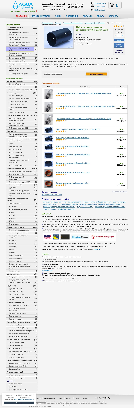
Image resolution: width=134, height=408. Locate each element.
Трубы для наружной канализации (20, 171)
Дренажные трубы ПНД (17, 61)
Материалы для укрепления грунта (17, 199)
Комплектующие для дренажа (19, 74)
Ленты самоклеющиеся (17, 378)
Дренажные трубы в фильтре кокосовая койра (19, 38)
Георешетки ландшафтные (18, 209)
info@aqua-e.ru (47, 270)
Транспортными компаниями (18, 390)
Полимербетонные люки (17, 313)
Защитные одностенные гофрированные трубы (17, 119)
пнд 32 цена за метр (85, 207)
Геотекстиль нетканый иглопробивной (16, 156)
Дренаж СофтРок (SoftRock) (18, 45)
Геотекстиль (11, 131)
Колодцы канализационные (18, 102)
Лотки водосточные (15, 258)
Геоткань (12, 144)
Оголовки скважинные (16, 357)
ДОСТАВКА (87, 16)
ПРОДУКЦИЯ (21, 16)
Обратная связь (99, 6)
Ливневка (12, 252)
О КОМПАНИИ (72, 16)
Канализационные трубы (16, 168)
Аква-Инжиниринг (41, 402)
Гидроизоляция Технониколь (18, 337)
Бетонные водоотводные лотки (19, 233)
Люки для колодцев (15, 319)
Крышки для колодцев (16, 112)
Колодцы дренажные (15, 93)
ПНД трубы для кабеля (16, 294)
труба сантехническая (66, 209)
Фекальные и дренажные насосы (20, 351)
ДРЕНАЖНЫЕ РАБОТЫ (41, 16)
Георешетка (13, 206)
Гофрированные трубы (16, 174)
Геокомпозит (13, 218)
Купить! (119, 40)
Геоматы (11, 212)
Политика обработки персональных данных (39, 406)
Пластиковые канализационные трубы (19, 195)
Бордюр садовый (14, 224)
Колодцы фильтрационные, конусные (18, 108)
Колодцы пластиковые (16, 104)
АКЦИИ (58, 16)
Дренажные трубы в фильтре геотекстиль (19, 33)
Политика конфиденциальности (24, 399)
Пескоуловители (14, 271)
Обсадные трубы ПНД (16, 342)
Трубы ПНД (11, 286)
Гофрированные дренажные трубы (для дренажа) (20, 70)
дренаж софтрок (119, 202)
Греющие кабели (14, 369)
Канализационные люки (16, 302)
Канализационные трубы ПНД (19, 191)
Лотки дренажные (15, 261)
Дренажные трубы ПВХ (17, 58)
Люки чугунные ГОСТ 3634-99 (19, 305)
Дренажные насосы (15, 87)
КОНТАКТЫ (113, 16)
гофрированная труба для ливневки (97, 202)
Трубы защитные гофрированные (19, 115)
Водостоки (12, 241)
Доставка (10, 381)
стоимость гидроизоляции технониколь (110, 207)
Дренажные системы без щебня (52, 195)
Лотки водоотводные (16, 255)
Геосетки (12, 215)
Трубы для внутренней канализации (16, 178)
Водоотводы (13, 244)
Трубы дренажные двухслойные (20, 42)
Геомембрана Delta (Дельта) (18, 328)
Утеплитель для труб (15, 372)
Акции (60, 398)
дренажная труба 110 (51, 204)
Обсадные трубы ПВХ (16, 345)
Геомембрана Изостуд (16, 325)
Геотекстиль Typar (15, 150)
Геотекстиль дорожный (16, 165)
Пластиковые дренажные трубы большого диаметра (20, 54)
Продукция (37, 398)
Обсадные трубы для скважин (18, 339)
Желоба (11, 249)
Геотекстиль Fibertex (16, 147)
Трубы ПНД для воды (16, 289)
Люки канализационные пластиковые (17, 309)
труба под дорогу (49, 209)
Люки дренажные (15, 316)
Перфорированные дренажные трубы (19, 65)
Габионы (11, 221)
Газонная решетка (15, 204)
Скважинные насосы (16, 354)
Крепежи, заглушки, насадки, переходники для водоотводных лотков (20, 266)
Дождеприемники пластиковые (19, 277)
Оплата (77, 398)
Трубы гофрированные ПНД (18, 128)
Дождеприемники (14, 274)
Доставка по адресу (15, 384)
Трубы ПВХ (12, 188)
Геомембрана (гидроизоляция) (18, 322)
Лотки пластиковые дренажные (19, 230)
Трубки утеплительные (16, 375)
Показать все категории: (120, 191)
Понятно (19, 403)
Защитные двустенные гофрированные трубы (16, 124)
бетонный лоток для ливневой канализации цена (62, 202)
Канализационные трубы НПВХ (19, 182)
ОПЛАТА (100, 16)
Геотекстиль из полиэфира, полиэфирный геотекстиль (18, 135)
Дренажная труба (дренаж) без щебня (19, 49)
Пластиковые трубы (15, 185)
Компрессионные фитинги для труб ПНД (19, 298)
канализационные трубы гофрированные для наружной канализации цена (91, 204)
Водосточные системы (15, 227)
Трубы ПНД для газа (16, 292)
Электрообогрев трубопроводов (19, 360)
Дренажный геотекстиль (17, 84)
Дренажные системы (15, 81)
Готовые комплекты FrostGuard (19, 363)
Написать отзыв (96, 74)
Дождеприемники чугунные (18, 280)
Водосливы (12, 247)
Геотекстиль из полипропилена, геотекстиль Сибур (19, 140)
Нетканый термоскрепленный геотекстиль (19, 161)
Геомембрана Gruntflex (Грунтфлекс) (21, 331)
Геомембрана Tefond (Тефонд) (19, 334)
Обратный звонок (100, 3)
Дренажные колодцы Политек (19, 99)
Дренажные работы (49, 398)
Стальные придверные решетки (19, 283)
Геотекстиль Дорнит (15, 153)
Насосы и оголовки (14, 348)
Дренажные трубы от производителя (15, 28)
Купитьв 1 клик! (119, 45)
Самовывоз (12, 387)
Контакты (97, 249)
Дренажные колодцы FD (17, 96)
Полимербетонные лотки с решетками (18, 237)
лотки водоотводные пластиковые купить (59, 207)
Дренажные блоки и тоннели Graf (20, 90)
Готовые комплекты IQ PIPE (18, 366)
